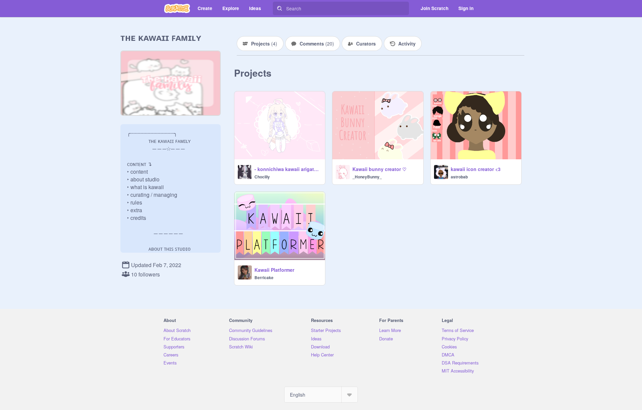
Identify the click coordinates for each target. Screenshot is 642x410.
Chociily (262, 177)
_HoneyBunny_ (367, 177)
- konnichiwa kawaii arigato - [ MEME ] (287, 169)
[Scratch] (177, 8)
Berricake (264, 277)
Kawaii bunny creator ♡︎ (379, 169)
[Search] (279, 8)
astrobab (459, 177)
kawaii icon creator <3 (476, 169)
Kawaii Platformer (274, 269)
